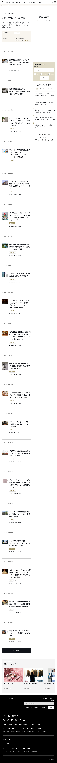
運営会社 (23, 731)
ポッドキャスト (31, 728)
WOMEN (44, 74)
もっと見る (16, 650)
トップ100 (32, 724)
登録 (44, 78)
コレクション (6, 728)
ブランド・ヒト (31, 2)
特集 (13, 2)
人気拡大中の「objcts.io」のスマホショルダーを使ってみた (45, 103)
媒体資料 (18, 731)
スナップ (39, 724)
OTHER (52, 74)
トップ (2, 5)
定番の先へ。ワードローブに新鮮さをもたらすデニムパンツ (45, 126)
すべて (15, 38)
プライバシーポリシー (36, 731)
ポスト (13, 728)
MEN (37, 74)
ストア (24, 2)
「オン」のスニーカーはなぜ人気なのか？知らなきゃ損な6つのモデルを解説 (45, 95)
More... (22, 33)
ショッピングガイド (7, 751)
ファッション (21, 38)
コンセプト (30, 748)
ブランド (5, 748)
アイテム (12, 748)
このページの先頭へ (9, 698)
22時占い (39, 2)
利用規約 (29, 731)
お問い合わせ (45, 731)
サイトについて (6, 731)
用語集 (39, 728)
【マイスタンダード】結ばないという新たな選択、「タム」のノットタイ (45, 111)
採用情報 (13, 731)
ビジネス (22, 40)
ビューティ (18, 2)
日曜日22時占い (23, 724)
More (44, 2)
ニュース (8, 2)
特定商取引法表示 (34, 751)
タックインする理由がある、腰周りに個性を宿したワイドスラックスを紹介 (45, 118)
